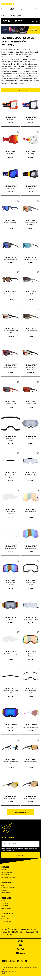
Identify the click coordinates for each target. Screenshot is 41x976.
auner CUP (4, 906)
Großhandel (5, 918)
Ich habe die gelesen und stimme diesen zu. (20, 849)
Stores (3, 916)
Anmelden (20, 855)
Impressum (4, 890)
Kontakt (3, 870)
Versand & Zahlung (7, 872)
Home (3, 15)
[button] (3, 972)
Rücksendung (5, 875)
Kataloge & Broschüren (8, 877)
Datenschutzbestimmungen (20, 849)
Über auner (4, 903)
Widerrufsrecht (5, 893)
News (3, 901)
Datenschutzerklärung (8, 888)
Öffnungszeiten (6, 921)
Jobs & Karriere (6, 908)
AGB (2, 885)
